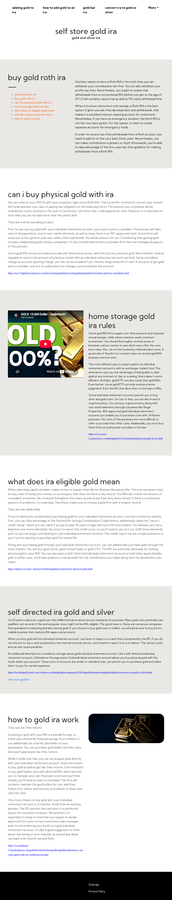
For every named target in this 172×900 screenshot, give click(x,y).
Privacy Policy (97, 891)
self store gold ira (19, 679)
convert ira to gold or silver (120, 10)
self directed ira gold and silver (34, 114)
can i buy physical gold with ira (33, 102)
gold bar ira (89, 10)
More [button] (152, 8)
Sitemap (94, 884)
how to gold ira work (27, 118)
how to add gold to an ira (59, 10)
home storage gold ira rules (32, 106)
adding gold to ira (23, 10)
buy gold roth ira (25, 98)
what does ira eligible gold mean (34, 110)
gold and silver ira (25, 94)
